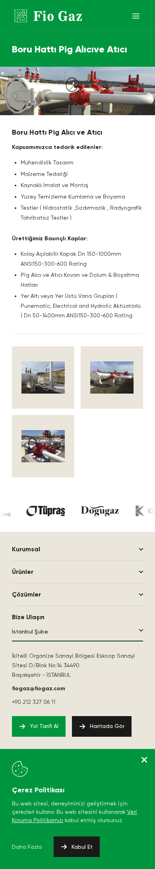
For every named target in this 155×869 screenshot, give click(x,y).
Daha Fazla (27, 847)
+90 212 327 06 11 (33, 702)
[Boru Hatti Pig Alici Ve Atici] (43, 377)
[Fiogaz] (47, 16)
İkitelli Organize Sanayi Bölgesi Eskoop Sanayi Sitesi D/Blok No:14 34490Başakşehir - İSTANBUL (73, 665)
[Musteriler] (43, 511)
